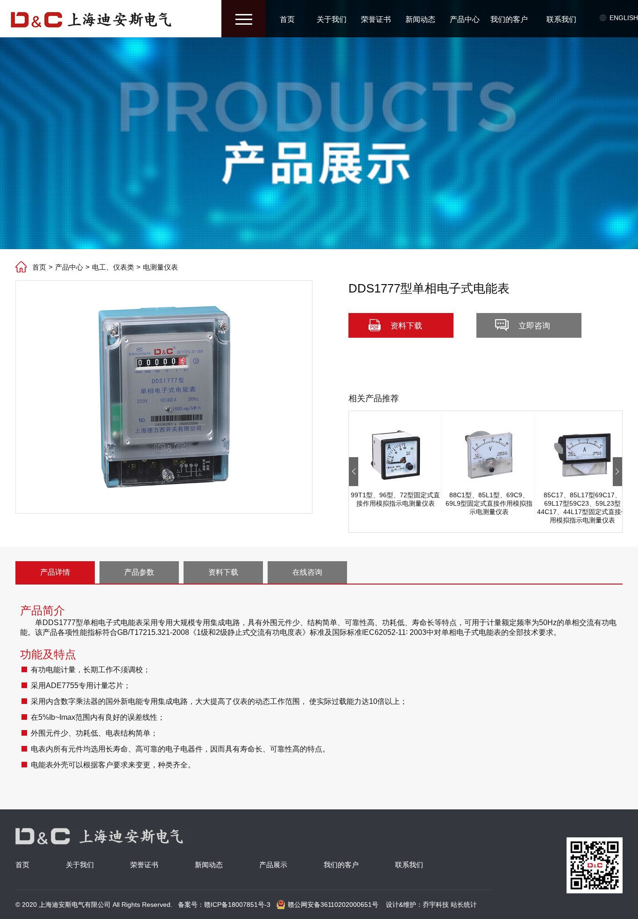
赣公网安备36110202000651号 (333, 904)
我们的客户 (509, 19)
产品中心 (465, 19)
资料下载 (406, 325)
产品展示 (273, 865)
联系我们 (561, 19)
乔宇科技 (436, 904)
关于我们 (332, 19)
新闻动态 (420, 19)
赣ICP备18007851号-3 (237, 904)
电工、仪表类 (113, 267)
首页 (287, 19)
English (624, 17)
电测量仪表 (160, 267)
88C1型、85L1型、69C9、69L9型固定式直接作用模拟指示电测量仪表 (489, 503)
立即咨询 (534, 325)
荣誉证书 (376, 19)
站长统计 (464, 904)
